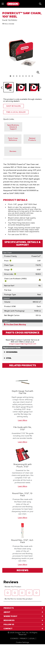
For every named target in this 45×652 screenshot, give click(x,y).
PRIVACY (23, 638)
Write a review (8, 24)
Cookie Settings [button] (22, 642)
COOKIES (14, 638)
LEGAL (32, 638)
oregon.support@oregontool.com (22, 344)
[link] (13, 127)
